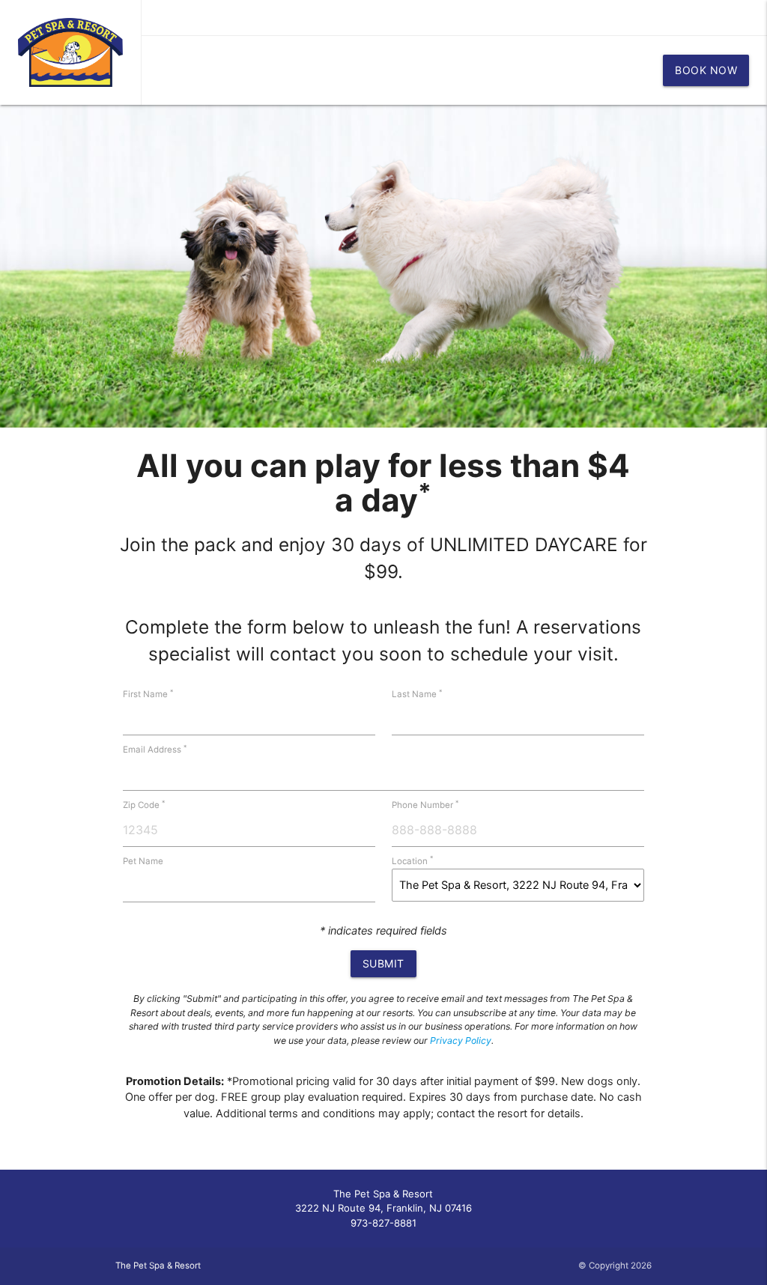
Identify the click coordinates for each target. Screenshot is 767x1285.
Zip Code (144, 805)
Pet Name (143, 861)
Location (412, 861)
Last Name (417, 694)
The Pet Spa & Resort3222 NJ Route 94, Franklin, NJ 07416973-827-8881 (383, 1208)
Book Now (706, 70)
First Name (148, 694)
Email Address (155, 749)
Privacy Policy (460, 1040)
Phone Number (425, 805)
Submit (383, 963)
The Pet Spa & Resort (158, 1265)
